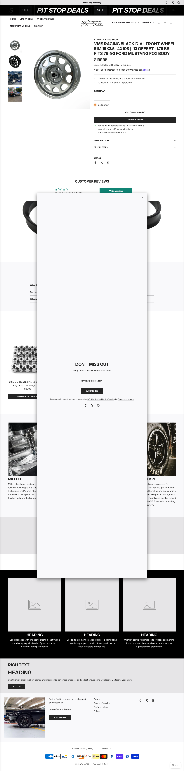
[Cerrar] (142, 197)
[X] (92, 405)
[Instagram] (98, 405)
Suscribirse (92, 391)
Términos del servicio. (126, 399)
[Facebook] (86, 405)
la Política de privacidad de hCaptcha (100, 399)
